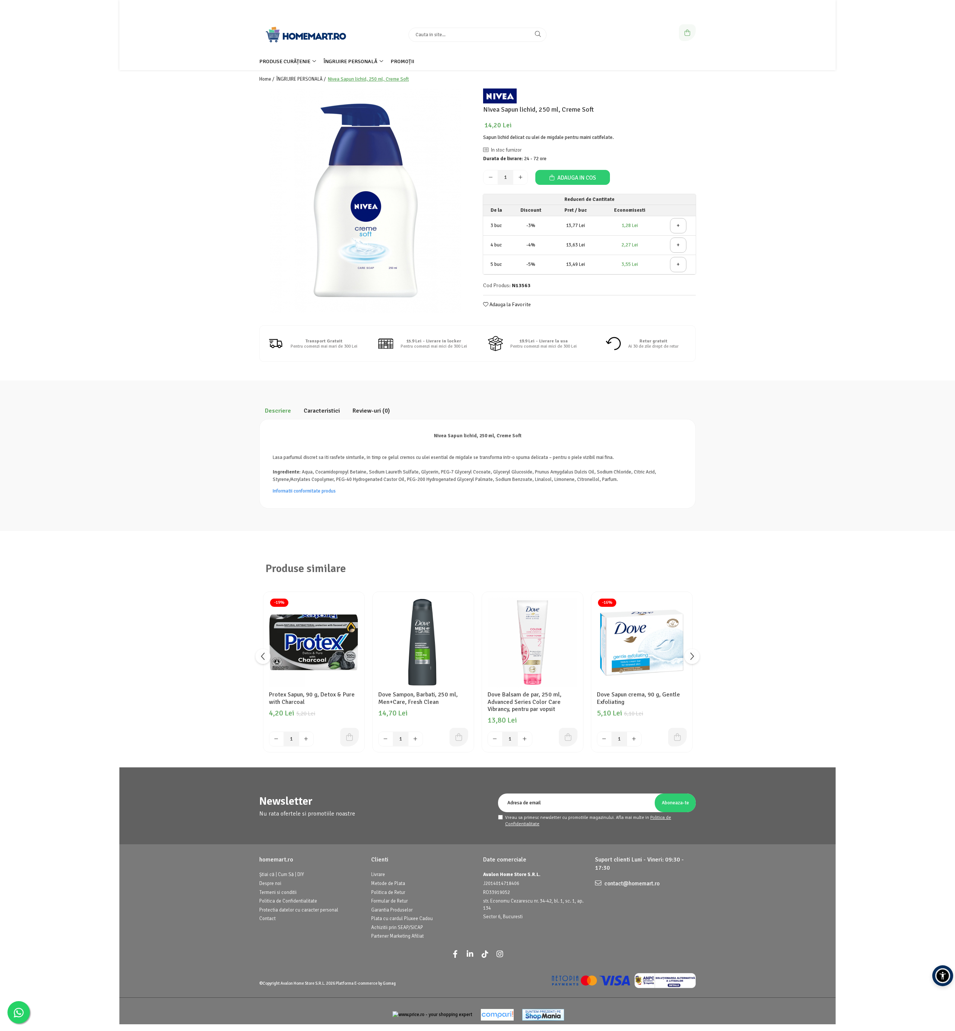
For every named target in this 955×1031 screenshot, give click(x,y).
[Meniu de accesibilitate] (942, 975)
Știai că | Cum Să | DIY (281, 875)
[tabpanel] (365, 200)
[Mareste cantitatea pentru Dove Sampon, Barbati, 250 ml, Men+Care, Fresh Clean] (415, 739)
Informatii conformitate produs (304, 491)
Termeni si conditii (278, 892)
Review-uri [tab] (371, 410)
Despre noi (270, 883)
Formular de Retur (389, 901)
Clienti (379, 859)
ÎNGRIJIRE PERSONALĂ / (301, 79)
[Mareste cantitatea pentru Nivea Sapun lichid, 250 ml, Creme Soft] (520, 177)
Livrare (378, 875)
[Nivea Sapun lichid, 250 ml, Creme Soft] (365, 200)
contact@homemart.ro (631, 883)
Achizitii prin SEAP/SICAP (397, 928)
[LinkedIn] (470, 954)
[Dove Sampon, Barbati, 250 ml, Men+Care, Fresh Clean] (423, 642)
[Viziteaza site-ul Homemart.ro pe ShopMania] (543, 1015)
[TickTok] (485, 954)
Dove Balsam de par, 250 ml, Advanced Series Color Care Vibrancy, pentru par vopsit (524, 701)
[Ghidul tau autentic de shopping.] (497, 1015)
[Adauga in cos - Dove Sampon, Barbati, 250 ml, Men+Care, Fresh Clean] (459, 737)
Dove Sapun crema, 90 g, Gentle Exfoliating (638, 698)
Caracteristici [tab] (322, 410)
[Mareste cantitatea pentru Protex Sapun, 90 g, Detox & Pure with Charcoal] (306, 739)
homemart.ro (276, 859)
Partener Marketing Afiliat (397, 936)
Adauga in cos (576, 177)
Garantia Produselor (392, 910)
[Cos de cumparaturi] (687, 32)
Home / (267, 79)
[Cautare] (538, 35)
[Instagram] (500, 954)
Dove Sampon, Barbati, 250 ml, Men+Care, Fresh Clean (418, 698)
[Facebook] (455, 954)
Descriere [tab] (278, 410)
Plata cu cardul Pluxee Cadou (402, 919)
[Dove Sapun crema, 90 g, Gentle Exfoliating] (642, 642)
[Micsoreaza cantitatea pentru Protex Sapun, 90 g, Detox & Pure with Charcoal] (276, 739)
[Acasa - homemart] (306, 35)
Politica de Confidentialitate (288, 901)
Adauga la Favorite (509, 304)
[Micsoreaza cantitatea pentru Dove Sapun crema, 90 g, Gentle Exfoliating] (604, 739)
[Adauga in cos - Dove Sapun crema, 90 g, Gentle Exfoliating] (677, 737)
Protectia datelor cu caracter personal (298, 910)
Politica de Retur (388, 892)
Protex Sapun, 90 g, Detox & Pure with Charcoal (312, 698)
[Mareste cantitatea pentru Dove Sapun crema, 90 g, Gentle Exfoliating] (634, 739)
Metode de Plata (388, 883)
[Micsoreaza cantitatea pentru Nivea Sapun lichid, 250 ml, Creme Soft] (490, 177)
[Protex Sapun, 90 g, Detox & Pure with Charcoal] (314, 642)
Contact (267, 919)
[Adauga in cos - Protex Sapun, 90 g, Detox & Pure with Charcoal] (349, 737)
